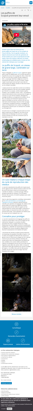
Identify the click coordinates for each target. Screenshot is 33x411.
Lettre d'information (23, 344)
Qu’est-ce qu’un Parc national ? (8, 352)
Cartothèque (16, 328)
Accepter (3, 408)
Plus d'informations (10, 405)
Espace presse (8, 344)
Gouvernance (5, 358)
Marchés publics (5, 391)
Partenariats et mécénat (7, 363)
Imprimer (22, 10)
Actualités (8, 7)
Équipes (3, 361)
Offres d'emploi (5, 395)
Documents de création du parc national (10, 394)
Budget (3, 360)
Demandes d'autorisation (16, 336)
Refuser (9, 408)
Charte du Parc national (7, 357)
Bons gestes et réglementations (9, 355)
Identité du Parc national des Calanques (10, 354)
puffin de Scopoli (17, 72)
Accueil (2, 7)
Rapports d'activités (6, 392)
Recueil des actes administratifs (9, 397)
